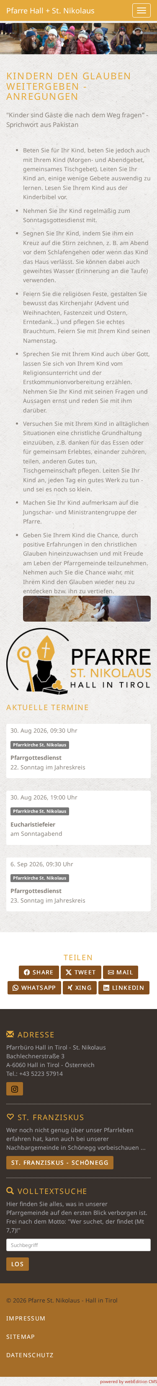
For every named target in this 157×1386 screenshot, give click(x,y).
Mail (123, 972)
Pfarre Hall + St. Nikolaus (50, 10)
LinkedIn (127, 987)
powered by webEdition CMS (128, 1381)
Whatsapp (37, 987)
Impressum (26, 1318)
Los (17, 1264)
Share (42, 972)
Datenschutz (30, 1355)
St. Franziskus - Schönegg (59, 1162)
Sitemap (20, 1336)
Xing (82, 987)
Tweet (84, 972)
